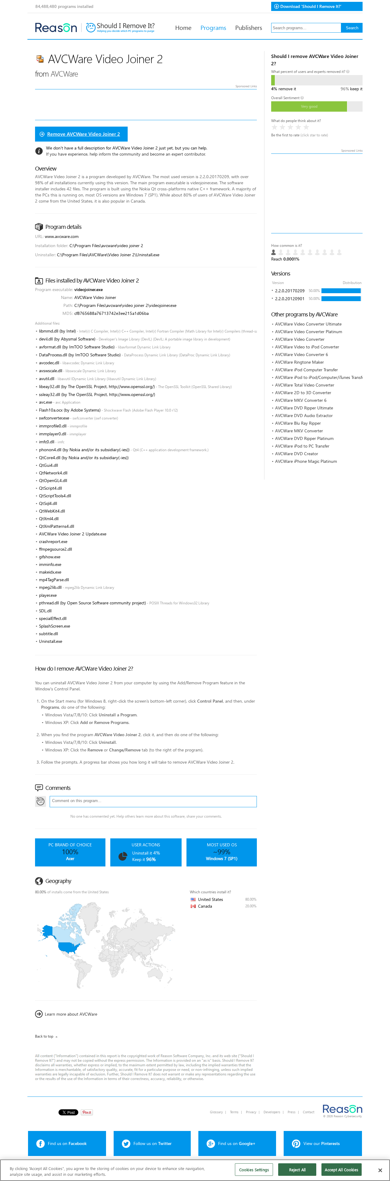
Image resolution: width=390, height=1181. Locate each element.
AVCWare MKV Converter (299, 431)
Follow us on (152, 1143)
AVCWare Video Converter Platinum (308, 331)
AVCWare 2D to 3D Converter (303, 392)
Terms (234, 1112)
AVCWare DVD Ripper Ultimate (304, 408)
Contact (308, 1112)
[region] (195, 1170)
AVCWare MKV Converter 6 (301, 400)
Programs (213, 27)
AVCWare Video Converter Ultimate (308, 324)
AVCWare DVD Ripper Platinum (304, 438)
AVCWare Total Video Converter (304, 385)
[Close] (380, 1170)
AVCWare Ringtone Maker (299, 362)
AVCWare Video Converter (299, 339)
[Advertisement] (317, 193)
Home (183, 27)
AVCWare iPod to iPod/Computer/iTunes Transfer (320, 377)
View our (321, 1143)
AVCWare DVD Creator (296, 453)
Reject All (297, 1169)
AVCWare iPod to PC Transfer (302, 446)
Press (292, 1112)
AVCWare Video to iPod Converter (307, 347)
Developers (272, 1112)
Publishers (248, 27)
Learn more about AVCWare (71, 1014)
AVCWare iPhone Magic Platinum (306, 461)
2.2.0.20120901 (290, 298)
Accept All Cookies (341, 1169)
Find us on (67, 1143)
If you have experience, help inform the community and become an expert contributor (125, 154)
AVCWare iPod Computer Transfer (306, 370)
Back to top (44, 1036)
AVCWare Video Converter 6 (301, 354)
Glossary (216, 1112)
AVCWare (64, 73)
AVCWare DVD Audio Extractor (304, 415)
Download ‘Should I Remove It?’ (311, 6)
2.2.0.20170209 (290, 290)
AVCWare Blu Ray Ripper (298, 423)
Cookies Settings (254, 1169)
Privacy (251, 1112)
